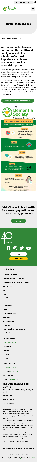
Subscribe (6, 325)
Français (29, 2)
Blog (4, 294)
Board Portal (7, 306)
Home (16, 2)
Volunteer (6, 317)
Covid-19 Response (9, 342)
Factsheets (6, 333)
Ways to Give (7, 286)
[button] (35, 2)
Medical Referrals (9, 321)
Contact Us (6, 358)
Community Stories (9, 313)
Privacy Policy (7, 346)
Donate (22, 2)
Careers (5, 310)
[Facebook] (8, 248)
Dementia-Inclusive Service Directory (16, 282)
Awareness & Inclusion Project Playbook (10, 338)
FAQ (4, 290)
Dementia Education (10, 275)
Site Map (6, 354)
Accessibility (7, 350)
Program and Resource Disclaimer (14, 329)
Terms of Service (19, 459)
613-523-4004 (11, 368)
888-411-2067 (14, 372)
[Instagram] (15, 248)
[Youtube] (29, 248)
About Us (6, 298)
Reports (5, 302)
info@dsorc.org (13, 379)
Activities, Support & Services (13, 278)
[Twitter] (22, 248)
